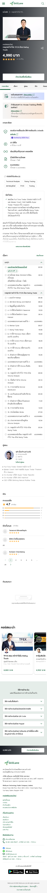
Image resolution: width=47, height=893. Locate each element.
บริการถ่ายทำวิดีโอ (8, 822)
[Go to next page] (10, 564)
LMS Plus (5, 830)
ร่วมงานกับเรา (7, 825)
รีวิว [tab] (36, 86)
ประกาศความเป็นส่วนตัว (23, 890)
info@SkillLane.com (11, 854)
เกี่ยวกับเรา (6, 817)
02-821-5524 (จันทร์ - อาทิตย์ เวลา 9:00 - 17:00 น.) (21, 842)
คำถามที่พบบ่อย (10, 839)
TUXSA (5, 802)
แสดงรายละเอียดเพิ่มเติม (23, 246)
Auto (33, 38)
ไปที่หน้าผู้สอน (20, 462)
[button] (13, 181)
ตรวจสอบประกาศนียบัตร (10, 807)
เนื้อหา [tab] (15, 86)
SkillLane (8, 848)
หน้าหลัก (5, 12)
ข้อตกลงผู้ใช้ (33, 886)
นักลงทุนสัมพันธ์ (7, 827)
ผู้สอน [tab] (26, 86)
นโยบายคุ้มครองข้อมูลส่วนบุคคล (19, 886)
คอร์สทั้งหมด (6, 800)
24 (5, 564)
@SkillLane (9, 851)
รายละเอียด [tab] (5, 86)
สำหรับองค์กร (6, 805)
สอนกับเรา (6, 820)
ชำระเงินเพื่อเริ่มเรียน (23, 77)
